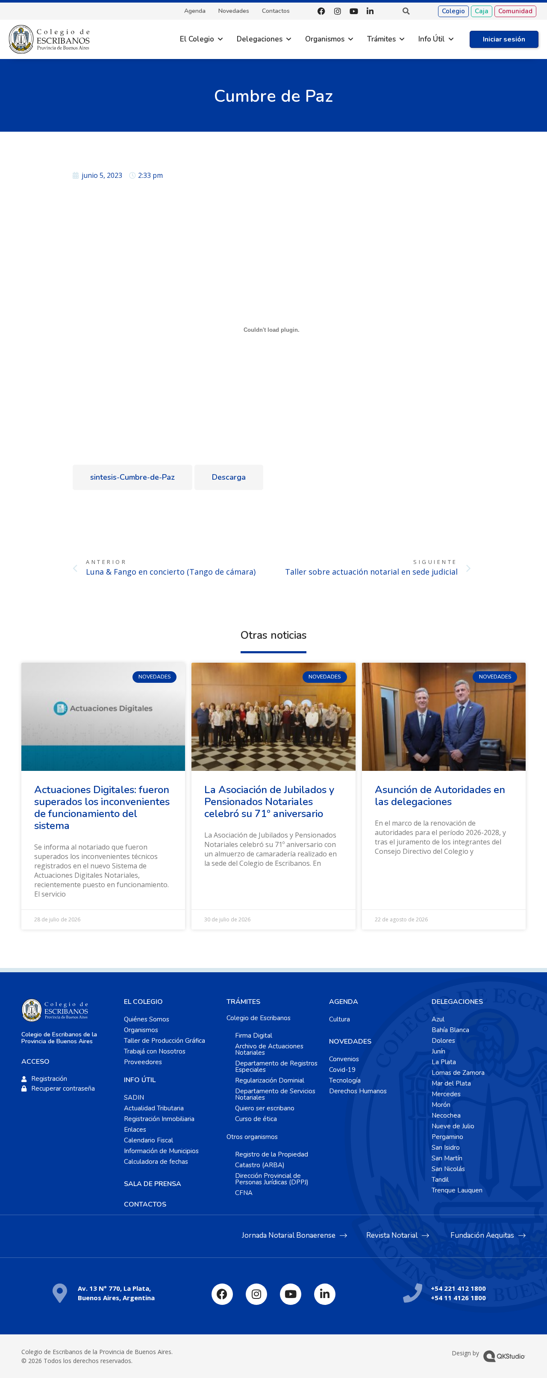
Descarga (229, 477)
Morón (441, 1105)
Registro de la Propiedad (271, 1154)
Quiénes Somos (146, 1019)
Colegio (453, 11)
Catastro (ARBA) (260, 1165)
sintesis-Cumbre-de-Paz (132, 477)
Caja (481, 11)
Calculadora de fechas (156, 1161)
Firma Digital (253, 1035)
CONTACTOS (145, 1204)
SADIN (134, 1097)
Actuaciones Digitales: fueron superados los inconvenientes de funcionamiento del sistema (102, 807)
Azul (438, 1019)
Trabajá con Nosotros (154, 1051)
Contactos (276, 11)
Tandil (440, 1179)
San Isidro (446, 1147)
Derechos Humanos (358, 1091)
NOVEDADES (350, 1041)
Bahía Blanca (450, 1030)
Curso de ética (256, 1119)
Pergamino (447, 1137)
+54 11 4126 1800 (458, 1297)
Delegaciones (259, 39)
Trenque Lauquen (457, 1190)
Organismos (324, 39)
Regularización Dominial (269, 1080)
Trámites (381, 39)
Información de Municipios (161, 1151)
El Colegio (197, 39)
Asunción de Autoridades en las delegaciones (440, 796)
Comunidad (515, 11)
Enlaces (135, 1129)
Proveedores (143, 1062)
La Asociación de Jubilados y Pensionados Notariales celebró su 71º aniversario (269, 801)
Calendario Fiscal (148, 1140)
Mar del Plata (451, 1083)
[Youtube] (354, 11)
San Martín (447, 1158)
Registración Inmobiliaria (159, 1119)
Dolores (443, 1040)
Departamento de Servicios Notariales (275, 1094)
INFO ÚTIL (140, 1080)
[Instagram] (337, 11)
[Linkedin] (370, 11)
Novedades (233, 11)
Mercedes (446, 1094)
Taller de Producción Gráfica (164, 1040)
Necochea (446, 1115)
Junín (438, 1051)
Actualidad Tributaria (154, 1108)
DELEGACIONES (457, 1001)
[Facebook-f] (321, 11)
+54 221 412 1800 (458, 1288)
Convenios (344, 1059)
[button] (406, 11)
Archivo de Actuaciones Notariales (269, 1049)
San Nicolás (448, 1169)
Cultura (339, 1019)
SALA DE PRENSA (152, 1184)
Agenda (195, 11)
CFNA (244, 1193)
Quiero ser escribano (264, 1108)
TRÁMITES (243, 1001)
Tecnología (345, 1080)
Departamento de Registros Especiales (276, 1066)
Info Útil (431, 39)
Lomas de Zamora (458, 1072)
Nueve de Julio (453, 1126)
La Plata (444, 1062)
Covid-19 (342, 1069)
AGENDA (343, 1001)
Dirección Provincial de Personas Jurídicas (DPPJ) (272, 1178)
